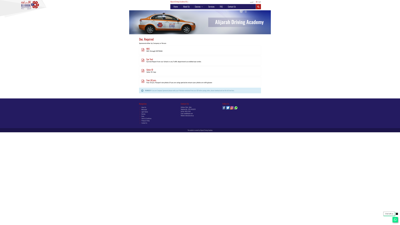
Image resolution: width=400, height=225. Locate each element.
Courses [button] (198, 6)
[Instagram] (232, 107)
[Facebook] (224, 107)
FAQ (221, 6)
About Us (186, 6)
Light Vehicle (144, 112)
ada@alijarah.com (188, 113)
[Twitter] (228, 107)
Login (259, 2)
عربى (252, 2)
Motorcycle (144, 109)
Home (176, 6)
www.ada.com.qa (189, 115)
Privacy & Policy (145, 120)
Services (211, 6)
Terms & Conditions (146, 118)
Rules (142, 116)
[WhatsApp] (236, 107)
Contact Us (232, 6)
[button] (258, 6)
